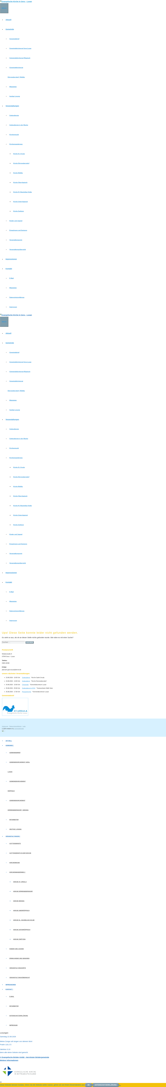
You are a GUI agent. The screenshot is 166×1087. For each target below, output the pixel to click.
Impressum (13, 307)
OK (88, 1085)
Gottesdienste (14, 115)
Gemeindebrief (14, 39)
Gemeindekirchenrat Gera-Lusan (20, 48)
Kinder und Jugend (15, 221)
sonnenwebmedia (19, 728)
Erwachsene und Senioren (18, 230)
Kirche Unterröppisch (20, 201)
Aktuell (8, 20)
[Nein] (120, 1085)
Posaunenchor (26, 691)
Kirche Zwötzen (18, 211)
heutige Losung (14, 96)
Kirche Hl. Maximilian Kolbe (22, 192)
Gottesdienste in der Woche (18, 125)
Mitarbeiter (13, 87)
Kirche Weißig (18, 173)
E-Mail (11, 278)
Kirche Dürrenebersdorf (21, 163)
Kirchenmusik (14, 134)
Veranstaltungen (12, 106)
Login (24, 726)
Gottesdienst (26, 677)
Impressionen (11, 259)
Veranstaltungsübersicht (17, 249)
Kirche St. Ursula (19, 154)
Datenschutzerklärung (16, 297)
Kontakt (9, 269)
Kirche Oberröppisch (20, 182)
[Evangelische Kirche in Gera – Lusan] (16, 1)
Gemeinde (10, 29)
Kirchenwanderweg (15, 144)
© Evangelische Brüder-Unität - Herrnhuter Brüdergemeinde (24, 1057)
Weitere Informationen (9, 1060)
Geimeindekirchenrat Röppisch (19, 58)
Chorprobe (25, 684)
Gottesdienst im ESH (28, 688)
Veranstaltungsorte (15, 240)
